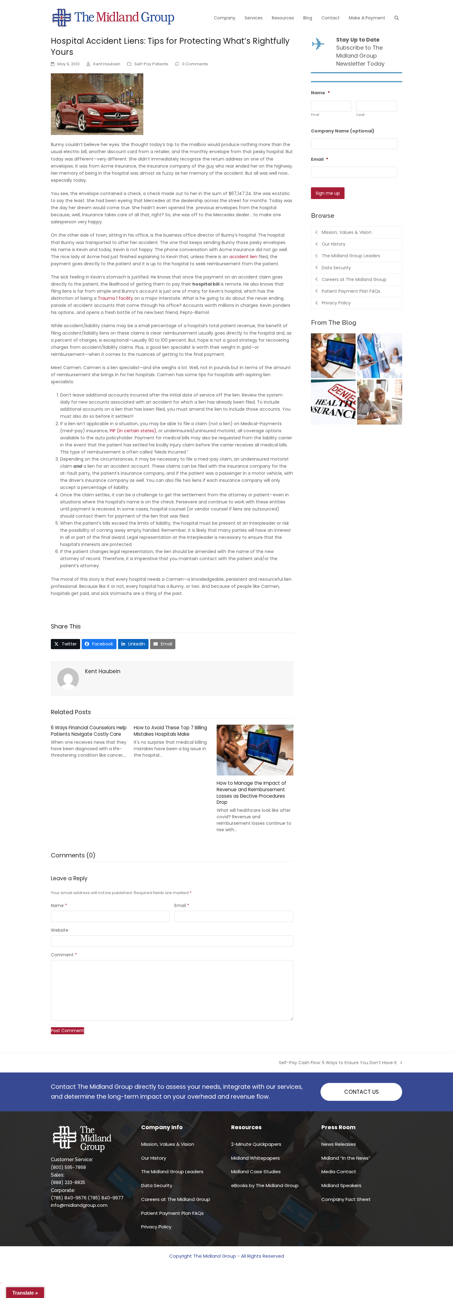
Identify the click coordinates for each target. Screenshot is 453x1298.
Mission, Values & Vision (167, 1144)
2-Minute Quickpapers (256, 1144)
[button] (396, 18)
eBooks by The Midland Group (265, 1185)
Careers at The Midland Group (175, 1199)
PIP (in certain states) (133, 431)
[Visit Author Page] (68, 678)
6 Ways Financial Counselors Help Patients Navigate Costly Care (89, 730)
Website (59, 930)
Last (361, 114)
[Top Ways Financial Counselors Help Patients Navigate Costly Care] (379, 402)
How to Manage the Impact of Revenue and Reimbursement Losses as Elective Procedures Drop (251, 792)
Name (59, 905)
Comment (64, 955)
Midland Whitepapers (255, 1158)
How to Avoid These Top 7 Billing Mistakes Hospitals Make (170, 730)
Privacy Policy (156, 1226)
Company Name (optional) (342, 131)
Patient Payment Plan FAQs (172, 1213)
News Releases (338, 1144)
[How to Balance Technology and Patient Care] (379, 355)
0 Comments (195, 64)
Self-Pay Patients (151, 64)
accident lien (243, 257)
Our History (153, 1158)
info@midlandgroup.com (79, 1205)
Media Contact (338, 1171)
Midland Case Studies (256, 1171)
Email (181, 905)
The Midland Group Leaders (172, 1171)
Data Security (156, 1185)
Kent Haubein (106, 64)
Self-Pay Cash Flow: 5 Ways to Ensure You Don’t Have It (338, 1063)
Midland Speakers (341, 1185)
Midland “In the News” (345, 1158)
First (315, 114)
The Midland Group (214, 1256)
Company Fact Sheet (346, 1199)
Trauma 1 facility (115, 298)
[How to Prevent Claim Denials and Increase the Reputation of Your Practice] (333, 402)
